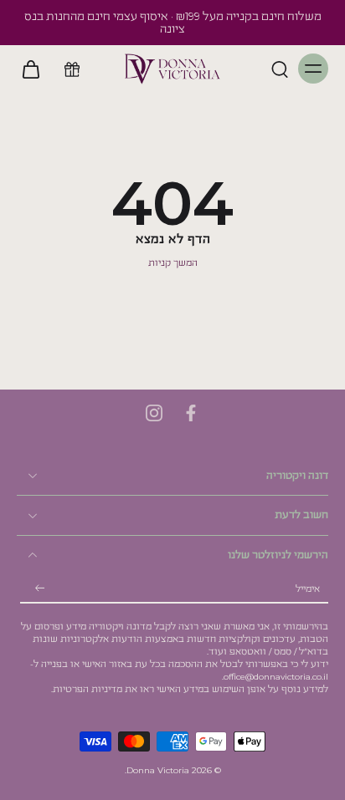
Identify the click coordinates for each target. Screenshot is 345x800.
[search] (279, 68)
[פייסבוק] (190, 413)
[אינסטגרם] (154, 413)
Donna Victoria (157, 770)
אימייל (308, 588)
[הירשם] (40, 589)
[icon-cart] (35, 68)
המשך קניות (173, 262)
